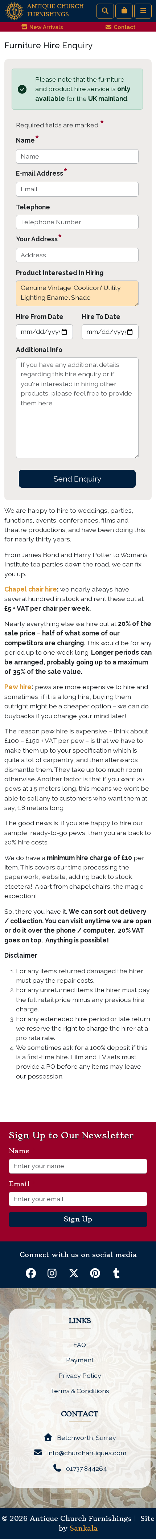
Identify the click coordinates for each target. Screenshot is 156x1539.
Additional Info (39, 349)
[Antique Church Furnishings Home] (14, 10)
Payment (80, 1360)
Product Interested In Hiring (59, 273)
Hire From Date (39, 316)
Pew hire (18, 687)
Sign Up (78, 1219)
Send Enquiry (77, 478)
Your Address (39, 238)
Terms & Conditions (79, 1391)
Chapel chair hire (30, 589)
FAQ (79, 1344)
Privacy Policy (79, 1375)
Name (27, 139)
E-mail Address (41, 172)
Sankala (84, 1528)
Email (22, 1184)
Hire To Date (101, 316)
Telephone (33, 207)
